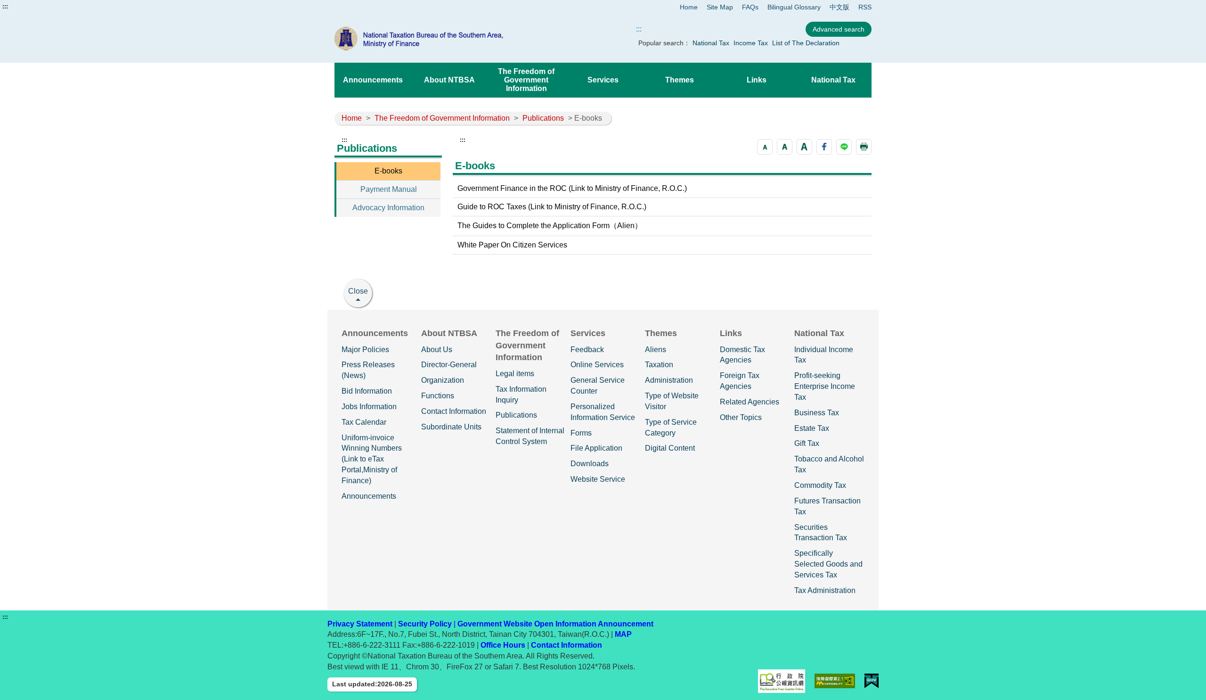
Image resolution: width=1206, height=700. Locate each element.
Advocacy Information (388, 208)
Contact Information (453, 411)
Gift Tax (806, 443)
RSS (865, 7)
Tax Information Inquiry (521, 394)
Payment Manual (388, 189)
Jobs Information (369, 407)
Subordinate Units (451, 427)
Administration (669, 380)
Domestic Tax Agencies (742, 355)
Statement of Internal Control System (530, 436)
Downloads (589, 464)
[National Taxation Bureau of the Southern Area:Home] (441, 38)
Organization (442, 380)
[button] (765, 147)
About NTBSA (449, 80)
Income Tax (750, 43)
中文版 (839, 7)
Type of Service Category (671, 427)
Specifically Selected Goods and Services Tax (828, 564)
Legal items (515, 374)
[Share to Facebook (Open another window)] (824, 147)
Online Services (597, 365)
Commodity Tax (820, 485)
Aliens (655, 350)
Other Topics (741, 417)
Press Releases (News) (368, 370)
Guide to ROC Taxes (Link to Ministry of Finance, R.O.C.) (551, 207)
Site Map (720, 7)
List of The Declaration (805, 43)
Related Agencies (749, 402)
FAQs (750, 7)
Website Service (597, 479)
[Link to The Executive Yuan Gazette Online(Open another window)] (781, 681)
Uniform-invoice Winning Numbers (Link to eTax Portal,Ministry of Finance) (372, 459)
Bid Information (367, 391)
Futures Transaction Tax (827, 506)
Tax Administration (825, 590)
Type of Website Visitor (672, 401)
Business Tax (816, 413)
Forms (581, 433)
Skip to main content (35, 6)
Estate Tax (811, 428)
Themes (679, 80)
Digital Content (670, 448)
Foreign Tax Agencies (739, 380)
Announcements (373, 80)
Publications (543, 118)
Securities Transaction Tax (820, 532)
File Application (596, 448)
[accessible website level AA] (835, 681)
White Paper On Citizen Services (512, 245)
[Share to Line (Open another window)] (844, 147)
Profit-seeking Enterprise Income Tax (824, 386)
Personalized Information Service (602, 412)
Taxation (659, 365)
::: (5, 6)
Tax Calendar (364, 422)
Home (689, 7)
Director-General (449, 365)
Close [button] (358, 291)
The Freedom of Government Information (526, 79)
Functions (437, 396)
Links (756, 80)
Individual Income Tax (823, 355)
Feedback (587, 350)
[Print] (864, 147)
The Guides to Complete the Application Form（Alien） (549, 226)
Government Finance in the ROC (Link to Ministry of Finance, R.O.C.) (572, 188)
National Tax (711, 43)
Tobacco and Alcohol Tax (829, 464)
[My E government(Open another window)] (871, 681)
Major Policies (365, 350)
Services (603, 80)
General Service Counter (597, 385)
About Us (436, 350)
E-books (388, 171)
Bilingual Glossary (794, 7)
